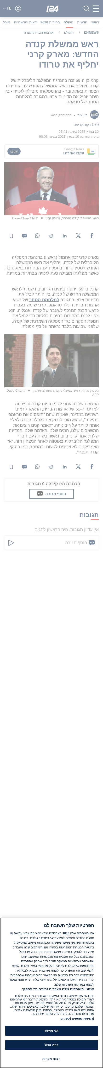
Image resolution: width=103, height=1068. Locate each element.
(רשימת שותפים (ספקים (77, 1018)
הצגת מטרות (51, 1059)
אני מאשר (51, 1030)
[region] (51, 993)
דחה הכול (51, 1045)
